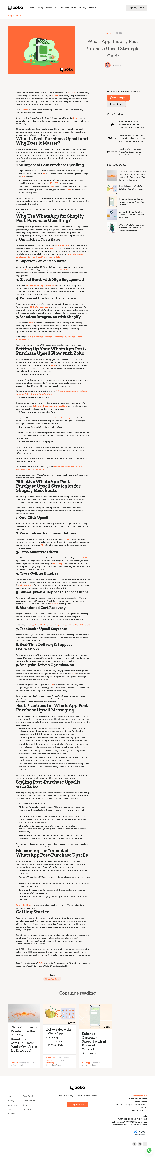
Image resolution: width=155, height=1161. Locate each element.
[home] (15, 8)
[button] (93, 7)
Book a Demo (116, 104)
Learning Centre (68, 8)
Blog (10, 15)
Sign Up (11, 1113)
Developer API (29, 1100)
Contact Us (13, 1105)
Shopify (82, 8)
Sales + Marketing (50, 1061)
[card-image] (24, 1013)
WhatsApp (50, 1058)
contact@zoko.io (139, 1095)
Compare (27, 1109)
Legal (10, 1109)
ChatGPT (14, 1062)
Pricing (40, 8)
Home (31, 8)
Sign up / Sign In (136, 8)
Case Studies (52, 8)
